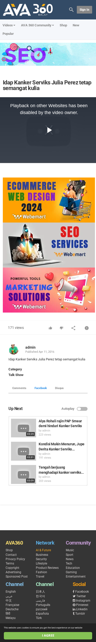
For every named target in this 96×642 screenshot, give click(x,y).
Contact (11, 555)
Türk (39, 618)
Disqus (59, 388)
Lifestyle (41, 563)
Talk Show (16, 375)
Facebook (41, 388)
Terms (10, 563)
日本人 (40, 591)
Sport (69, 555)
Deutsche (12, 609)
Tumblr (80, 613)
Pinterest (82, 605)
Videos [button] (8, 25)
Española (42, 613)
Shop (63, 25)
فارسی (40, 600)
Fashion (41, 572)
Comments (19, 388)
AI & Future (43, 550)
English (11, 591)
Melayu (11, 618)
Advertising (13, 572)
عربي (9, 596)
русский (41, 609)
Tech (69, 563)
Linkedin (82, 609)
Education (73, 568)
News (69, 559)
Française (12, 605)
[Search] (71, 9)
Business (42, 555)
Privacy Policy (15, 559)
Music (70, 550)
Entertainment (76, 576)
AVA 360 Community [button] (36, 25)
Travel (40, 576)
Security (41, 559)
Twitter (81, 596)
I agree (48, 635)
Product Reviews (47, 568)
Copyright (12, 568)
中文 (9, 600)
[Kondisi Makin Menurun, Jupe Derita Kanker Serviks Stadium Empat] (23, 451)
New (76, 25)
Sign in (84, 10)
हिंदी (8, 613)
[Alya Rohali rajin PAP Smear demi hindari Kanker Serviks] (23, 428)
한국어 (40, 596)
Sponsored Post (17, 576)
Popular (8, 34)
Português (43, 605)
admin (30, 347)
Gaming (71, 572)
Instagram (83, 600)
